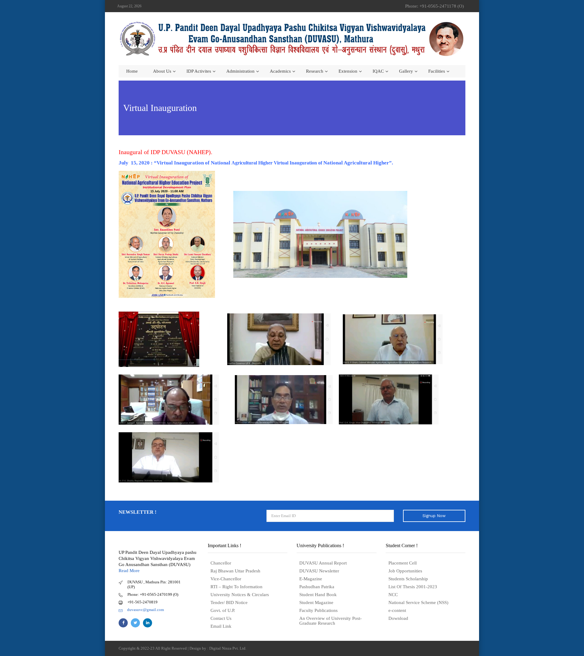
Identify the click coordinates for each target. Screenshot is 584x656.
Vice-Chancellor (225, 578)
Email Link (220, 626)
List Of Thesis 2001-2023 (412, 586)
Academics (280, 71)
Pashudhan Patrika (316, 586)
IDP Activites (198, 71)
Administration (240, 71)
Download (398, 618)
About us (162, 71)
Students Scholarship (408, 578)
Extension (348, 71)
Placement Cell (402, 563)
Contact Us (220, 618)
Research (314, 71)
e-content (397, 610)
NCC (393, 594)
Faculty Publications (318, 610)
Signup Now (434, 515)
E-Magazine (310, 578)
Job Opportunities (405, 570)
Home (132, 71)
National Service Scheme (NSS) (418, 602)
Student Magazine (316, 602)
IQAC (378, 71)
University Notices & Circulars (239, 594)
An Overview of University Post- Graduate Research (330, 621)
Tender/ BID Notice (229, 602)
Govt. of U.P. (222, 610)
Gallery (406, 71)
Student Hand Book (318, 594)
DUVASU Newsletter (319, 570)
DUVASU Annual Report (323, 563)
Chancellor (220, 563)
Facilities (436, 71)
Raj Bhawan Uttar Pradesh (235, 570)
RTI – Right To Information (236, 586)
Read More (129, 570)
